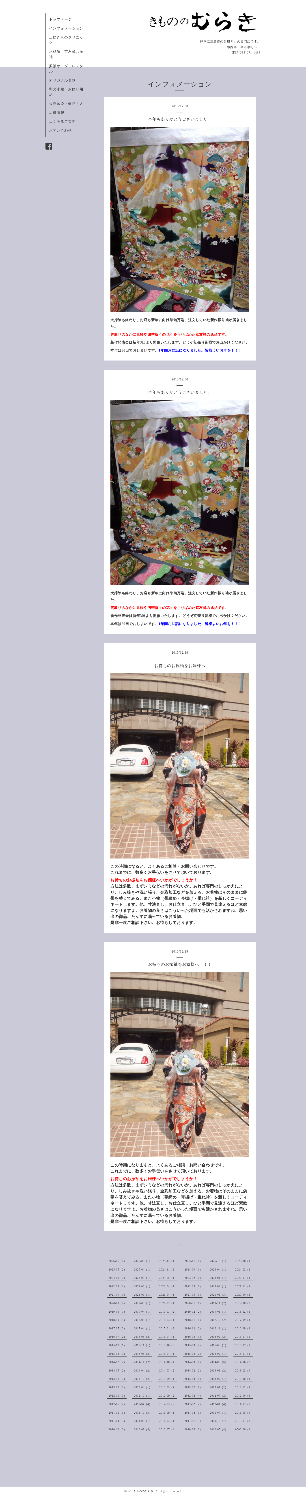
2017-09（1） (244, 1320)
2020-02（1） (168, 1303)
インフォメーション (66, 28)
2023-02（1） (194, 1277)
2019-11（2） (219, 1303)
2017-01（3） (168, 1328)
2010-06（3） (194, 1429)
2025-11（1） (194, 1261)
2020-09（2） (118, 1303)
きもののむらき (143, 1491)
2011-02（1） (168, 1421)
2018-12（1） (244, 1311)
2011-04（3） (118, 1421)
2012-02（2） (194, 1404)
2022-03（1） (194, 1286)
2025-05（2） (118, 1269)
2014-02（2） (194, 1370)
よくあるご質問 (62, 121)
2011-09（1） (168, 1412)
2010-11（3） (244, 1421)
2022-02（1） (219, 1286)
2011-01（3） (194, 1421)
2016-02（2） (219, 1336)
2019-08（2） (244, 1303)
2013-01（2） (219, 1387)
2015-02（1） (219, 1353)
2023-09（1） (143, 1277)
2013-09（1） (168, 1378)
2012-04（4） (143, 1404)
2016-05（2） (143, 1336)
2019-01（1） (219, 1311)
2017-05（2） (118, 1328)
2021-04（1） (168, 1294)
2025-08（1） (244, 1261)
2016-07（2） (118, 1336)
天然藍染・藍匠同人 (66, 103)
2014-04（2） (143, 1370)
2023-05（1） (168, 1277)
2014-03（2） (168, 1370)
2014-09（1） (194, 1362)
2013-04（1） (143, 1387)
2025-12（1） (168, 1261)
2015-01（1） (244, 1353)
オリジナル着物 (62, 80)
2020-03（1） (143, 1303)
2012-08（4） (194, 1395)
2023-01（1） (219, 1277)
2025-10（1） (219, 1261)
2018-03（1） (168, 1320)
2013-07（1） (219, 1378)
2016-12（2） (194, 1328)
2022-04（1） (168, 1286)
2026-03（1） (143, 1261)
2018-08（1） (143, 1320)
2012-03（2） (168, 1404)
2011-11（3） (118, 1412)
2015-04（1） (168, 1353)
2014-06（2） (244, 1362)
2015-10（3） (168, 1345)
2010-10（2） (118, 1429)
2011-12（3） (244, 1404)
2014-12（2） (118, 1362)
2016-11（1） (219, 1328)
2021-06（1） (143, 1294)
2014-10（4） (168, 1362)
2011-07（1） (219, 1412)
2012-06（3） (244, 1395)
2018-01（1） (194, 1320)
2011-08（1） (194, 1412)
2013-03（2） (168, 1387)
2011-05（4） (244, 1412)
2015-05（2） (143, 1353)
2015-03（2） (194, 1353)
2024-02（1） (244, 1269)
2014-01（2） (219, 1370)
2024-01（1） (118, 1277)
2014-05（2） (118, 1370)
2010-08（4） (143, 1429)
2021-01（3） (219, 1294)
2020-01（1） (194, 1303)
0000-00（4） (244, 1429)
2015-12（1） (118, 1345)
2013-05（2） (118, 1387)
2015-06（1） (118, 1353)
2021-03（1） (194, 1294)
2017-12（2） (219, 1320)
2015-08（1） (219, 1345)
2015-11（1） (143, 1345)
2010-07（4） (168, 1429)
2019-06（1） (118, 1311)
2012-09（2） (168, 1395)
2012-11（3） (118, 1395)
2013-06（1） (244, 1378)
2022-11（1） (244, 1277)
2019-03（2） (168, 1311)
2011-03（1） (143, 1421)
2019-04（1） (143, 1311)
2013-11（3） (118, 1378)
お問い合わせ (60, 130)
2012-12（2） (244, 1387)
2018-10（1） (118, 1320)
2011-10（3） (143, 1412)
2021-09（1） (118, 1294)
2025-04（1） (143, 1269)
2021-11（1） (244, 1286)
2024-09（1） (194, 1269)
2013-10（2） (143, 1378)
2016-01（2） (244, 1336)
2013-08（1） (194, 1378)
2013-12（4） (244, 1370)
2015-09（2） (194, 1345)
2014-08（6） (219, 1362)
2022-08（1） (143, 1286)
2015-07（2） (244, 1345)
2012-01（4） (219, 1404)
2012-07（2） (219, 1395)
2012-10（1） (143, 1395)
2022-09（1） (118, 1286)
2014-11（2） (143, 1362)
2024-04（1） (219, 1269)
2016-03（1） (194, 1336)
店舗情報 (56, 112)
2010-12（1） (219, 1421)
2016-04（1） (168, 1336)
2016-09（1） (244, 1328)
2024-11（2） (168, 1269)
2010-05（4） (219, 1429)
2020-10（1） (244, 1294)
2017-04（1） (143, 1328)
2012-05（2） (118, 1404)
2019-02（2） (194, 1311)
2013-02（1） (194, 1387)
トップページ (60, 19)
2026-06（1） (118, 1261)
